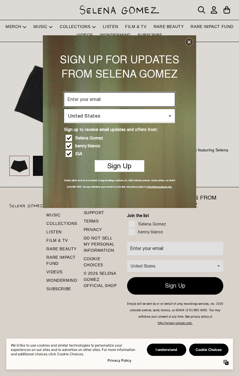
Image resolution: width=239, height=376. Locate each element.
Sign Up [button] (119, 166)
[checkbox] (120, 138)
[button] (189, 42)
